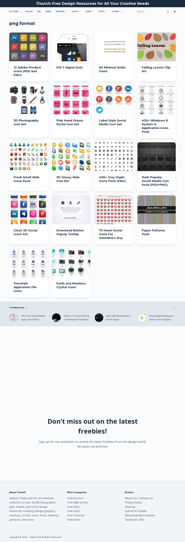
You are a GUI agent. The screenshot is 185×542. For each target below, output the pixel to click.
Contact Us (146, 498)
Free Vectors (75, 498)
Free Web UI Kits (77, 502)
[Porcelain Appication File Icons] (28, 262)
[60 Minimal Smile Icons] (114, 47)
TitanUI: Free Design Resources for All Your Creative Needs (92, 3)
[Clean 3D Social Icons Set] (28, 209)
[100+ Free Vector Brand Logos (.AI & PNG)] (13, 317)
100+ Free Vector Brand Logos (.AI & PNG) (33, 317)
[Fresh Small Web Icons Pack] (28, 156)
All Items (13, 11)
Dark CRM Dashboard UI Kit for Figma (118, 317)
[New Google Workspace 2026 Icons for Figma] (141, 317)
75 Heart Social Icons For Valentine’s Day (111, 234)
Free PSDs (73, 506)
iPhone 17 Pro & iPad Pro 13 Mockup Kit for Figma (76, 317)
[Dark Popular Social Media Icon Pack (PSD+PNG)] (156, 156)
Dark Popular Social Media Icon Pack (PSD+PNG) (155, 181)
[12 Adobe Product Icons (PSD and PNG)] (28, 47)
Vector (29, 11)
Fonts (101, 11)
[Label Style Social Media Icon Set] (114, 100)
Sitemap (130, 506)
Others (115, 11)
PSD (39, 11)
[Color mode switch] (175, 12)
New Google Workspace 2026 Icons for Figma (161, 317)
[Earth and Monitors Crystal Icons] (71, 262)
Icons (88, 11)
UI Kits (75, 11)
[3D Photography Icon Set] (28, 100)
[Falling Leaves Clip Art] (156, 47)
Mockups (60, 11)
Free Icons (73, 511)
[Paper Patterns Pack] (156, 209)
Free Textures (76, 515)
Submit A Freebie (136, 511)
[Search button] (168, 11)
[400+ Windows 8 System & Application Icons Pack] (156, 100)
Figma (48, 11)
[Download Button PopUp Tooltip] (71, 209)
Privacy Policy (133, 502)
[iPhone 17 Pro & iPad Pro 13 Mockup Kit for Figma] (56, 317)
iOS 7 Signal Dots (69, 67)
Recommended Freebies (140, 515)
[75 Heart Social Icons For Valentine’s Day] (114, 209)
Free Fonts (74, 519)
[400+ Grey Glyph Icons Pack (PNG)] (114, 156)
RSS (141, 519)
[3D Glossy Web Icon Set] (71, 156)
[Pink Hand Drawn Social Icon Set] (71, 100)
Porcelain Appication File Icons (25, 287)
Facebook (131, 519)
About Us (131, 498)
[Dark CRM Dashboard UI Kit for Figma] (99, 317)
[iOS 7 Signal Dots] (71, 47)
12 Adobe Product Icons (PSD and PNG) (27, 71)
